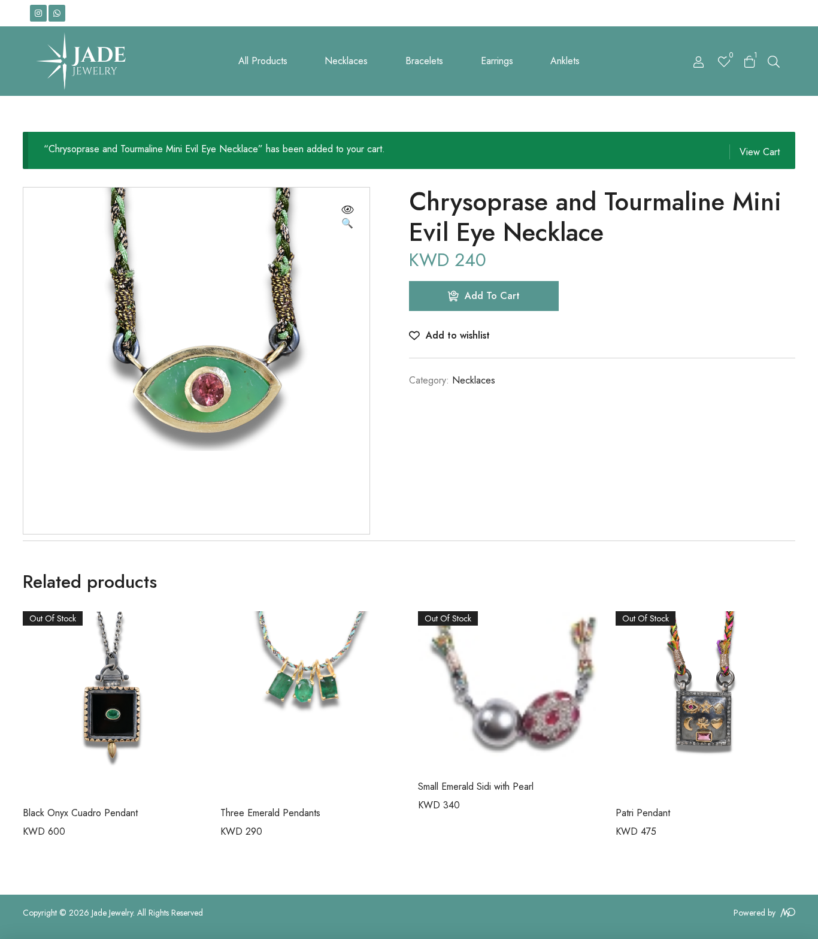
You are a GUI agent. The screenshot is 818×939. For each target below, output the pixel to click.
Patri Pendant (643, 813)
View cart (760, 152)
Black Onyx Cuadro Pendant (80, 813)
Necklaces (473, 380)
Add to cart (492, 296)
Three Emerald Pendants (270, 813)
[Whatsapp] (57, 13)
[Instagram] (38, 13)
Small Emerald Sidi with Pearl (476, 786)
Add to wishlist (458, 335)
